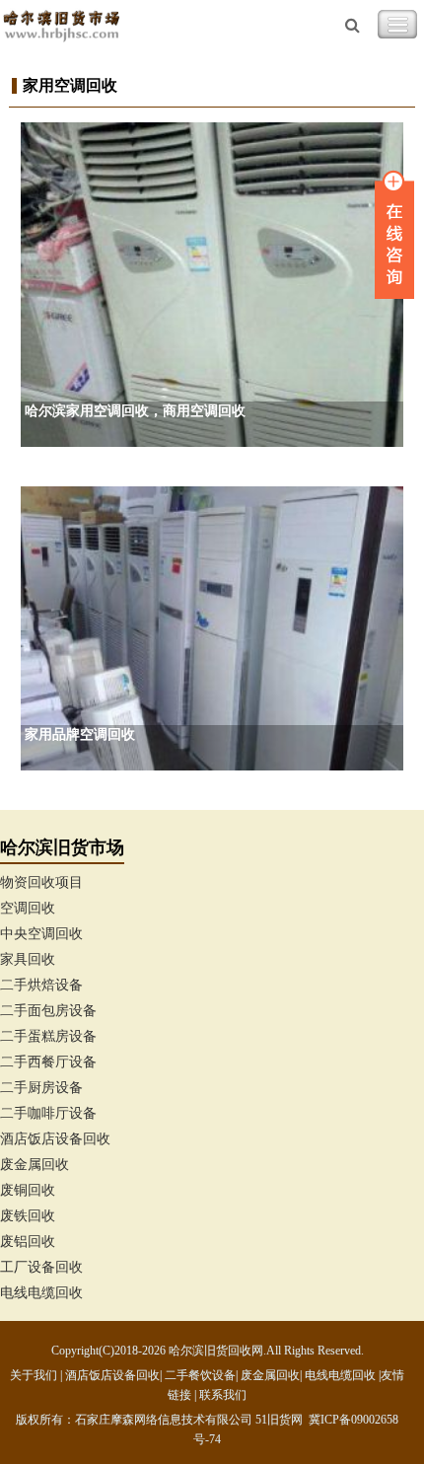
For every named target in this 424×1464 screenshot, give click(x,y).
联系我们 (223, 1395)
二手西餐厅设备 (48, 1062)
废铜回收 (27, 1190)
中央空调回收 (41, 933)
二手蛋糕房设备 (48, 1036)
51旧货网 (279, 1420)
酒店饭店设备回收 (55, 1139)
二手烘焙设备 (41, 985)
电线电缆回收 (41, 1292)
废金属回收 (34, 1164)
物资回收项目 (41, 882)
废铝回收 (27, 1241)
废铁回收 (27, 1215)
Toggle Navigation (397, 24)
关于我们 (33, 1375)
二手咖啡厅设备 (48, 1113)
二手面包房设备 (48, 1010)
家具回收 (27, 959)
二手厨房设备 (41, 1087)
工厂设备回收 (41, 1267)
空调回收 (27, 908)
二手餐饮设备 (200, 1375)
